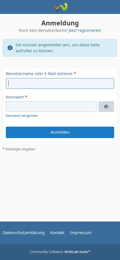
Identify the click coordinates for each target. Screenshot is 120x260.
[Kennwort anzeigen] (106, 106)
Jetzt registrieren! (85, 30)
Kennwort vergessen (22, 115)
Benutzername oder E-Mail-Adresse (39, 73)
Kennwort (15, 97)
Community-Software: (60, 251)
